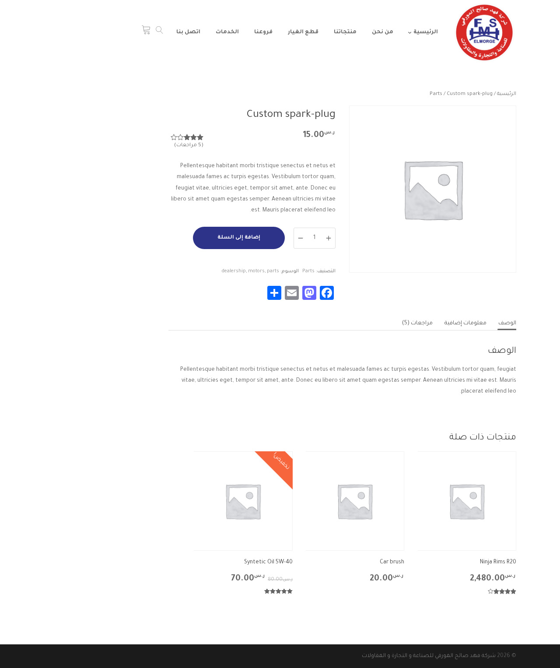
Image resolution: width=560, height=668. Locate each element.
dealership (234, 271)
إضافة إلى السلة (238, 238)
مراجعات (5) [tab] (417, 323)
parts (273, 271)
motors (256, 271)
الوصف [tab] (507, 323)
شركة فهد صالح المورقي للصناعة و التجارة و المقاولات (429, 656)
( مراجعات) (188, 145)
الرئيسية (506, 94)
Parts (436, 94)
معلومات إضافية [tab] (465, 323)
